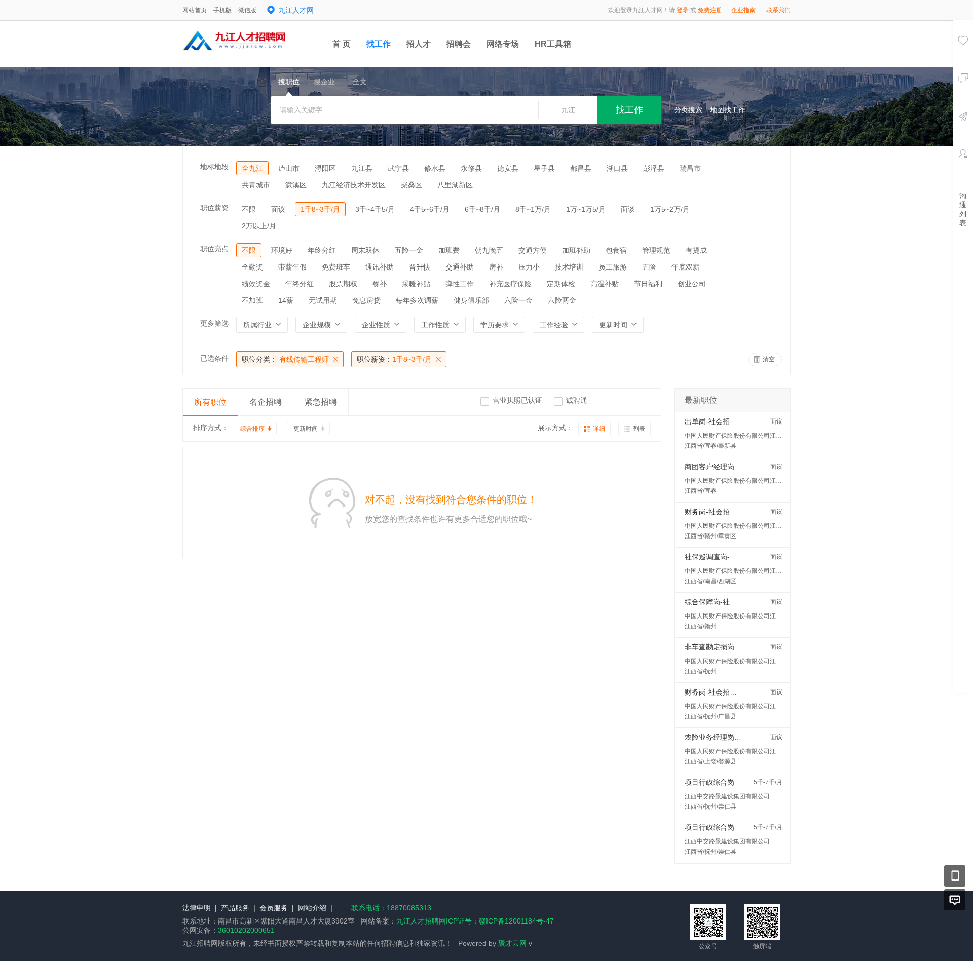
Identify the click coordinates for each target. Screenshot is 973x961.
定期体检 (561, 284)
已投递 (963, 130)
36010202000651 (246, 930)
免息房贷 (366, 300)
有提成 (696, 250)
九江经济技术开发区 (354, 185)
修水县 (434, 168)
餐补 (379, 284)
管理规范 (656, 250)
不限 (249, 209)
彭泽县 (653, 168)
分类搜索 (688, 110)
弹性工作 (459, 284)
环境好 (281, 250)
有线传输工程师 (285, 359)
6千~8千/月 (482, 209)
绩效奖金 (256, 284)
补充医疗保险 (510, 284)
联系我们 (778, 10)
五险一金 (409, 250)
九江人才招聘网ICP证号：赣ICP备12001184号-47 (475, 921)
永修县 (471, 168)
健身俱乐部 (471, 300)
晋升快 (419, 267)
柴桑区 (411, 185)
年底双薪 (685, 267)
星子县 (544, 168)
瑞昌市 (690, 168)
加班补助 (576, 250)
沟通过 (963, 92)
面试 (963, 168)
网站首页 (194, 10)
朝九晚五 (489, 250)
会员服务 (273, 908)
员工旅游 (612, 267)
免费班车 (336, 267)
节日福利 (648, 284)
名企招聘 (265, 402)
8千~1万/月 (533, 209)
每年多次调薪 (417, 300)
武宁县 (398, 168)
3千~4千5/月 (375, 209)
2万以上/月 (259, 226)
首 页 (341, 44)
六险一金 (518, 300)
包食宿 (616, 250)
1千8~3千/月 (320, 209)
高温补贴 (604, 284)
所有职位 (210, 402)
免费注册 (710, 10)
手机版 (222, 10)
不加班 (252, 300)
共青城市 (256, 185)
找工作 (378, 44)
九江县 (361, 168)
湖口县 (617, 168)
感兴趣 (963, 54)
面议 (278, 209)
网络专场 (502, 44)
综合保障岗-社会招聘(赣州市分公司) (742, 602)
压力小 (529, 267)
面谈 (628, 209)
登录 (683, 10)
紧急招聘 (321, 402)
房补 (496, 267)
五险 (649, 267)
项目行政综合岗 (709, 782)
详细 (599, 428)
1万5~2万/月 (670, 209)
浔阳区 (325, 168)
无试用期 (323, 300)
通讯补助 (379, 267)
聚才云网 (512, 943)
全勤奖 (252, 267)
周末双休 (365, 250)
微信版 (247, 10)
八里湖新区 (455, 185)
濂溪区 (296, 185)
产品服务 (235, 908)
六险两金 (562, 300)
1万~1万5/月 (586, 209)
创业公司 (692, 284)
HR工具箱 (553, 44)
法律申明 (196, 908)
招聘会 (458, 44)
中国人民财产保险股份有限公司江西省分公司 (745, 435)
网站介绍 (312, 908)
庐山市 (289, 168)
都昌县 (580, 168)
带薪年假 (292, 267)
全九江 (252, 168)
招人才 (418, 44)
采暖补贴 (416, 284)
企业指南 (743, 10)
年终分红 (322, 250)
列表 (639, 428)
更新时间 (305, 428)
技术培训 (569, 267)
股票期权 (343, 284)
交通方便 (532, 250)
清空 (769, 359)
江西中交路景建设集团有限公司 (727, 796)
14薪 (285, 300)
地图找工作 (727, 110)
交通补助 (459, 267)
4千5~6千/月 (430, 209)
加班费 (449, 250)
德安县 (507, 168)
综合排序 (252, 428)
